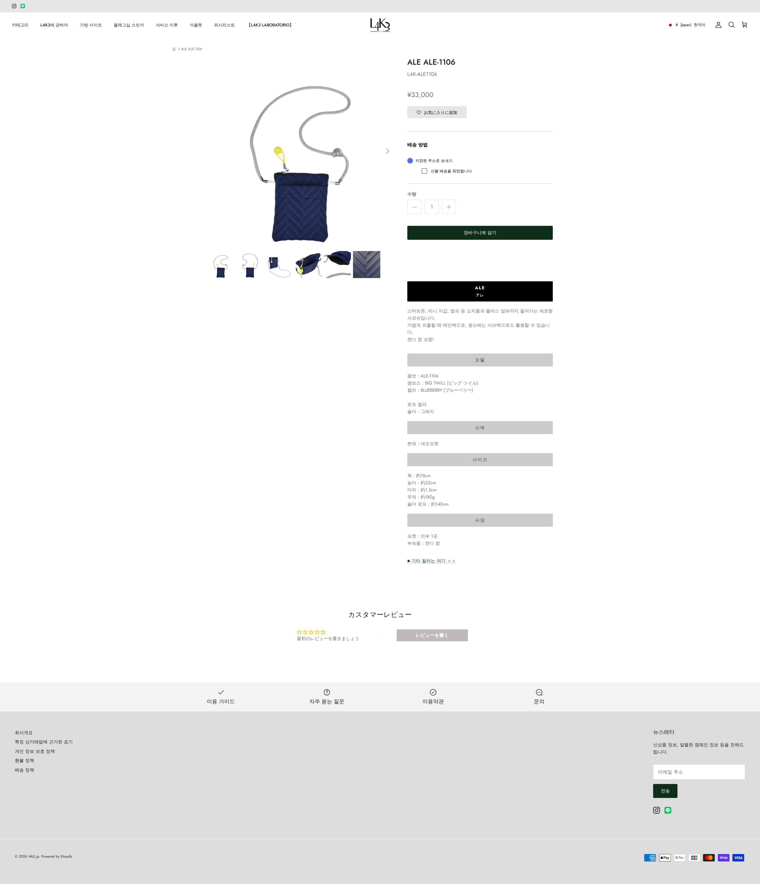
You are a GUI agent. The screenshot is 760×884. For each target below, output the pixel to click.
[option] (300, 151)
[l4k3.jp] (380, 25)
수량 (411, 194)
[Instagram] (14, 6)
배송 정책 (24, 770)
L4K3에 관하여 (54, 25)
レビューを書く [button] (432, 635)
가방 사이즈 (91, 25)
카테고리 (20, 25)
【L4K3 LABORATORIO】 (270, 25)
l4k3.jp (33, 856)
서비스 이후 (167, 25)
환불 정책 (24, 760)
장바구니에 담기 (480, 232)
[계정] (717, 24)
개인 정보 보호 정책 (35, 751)
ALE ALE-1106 (191, 49)
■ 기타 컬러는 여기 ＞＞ (431, 561)
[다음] (387, 151)
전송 (665, 791)
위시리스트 (224, 25)
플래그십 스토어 (129, 25)
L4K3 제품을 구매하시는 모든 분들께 (380, 6)
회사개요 (24, 732)
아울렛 (196, 25)
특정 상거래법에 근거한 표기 (44, 742)
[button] (437, 112)
